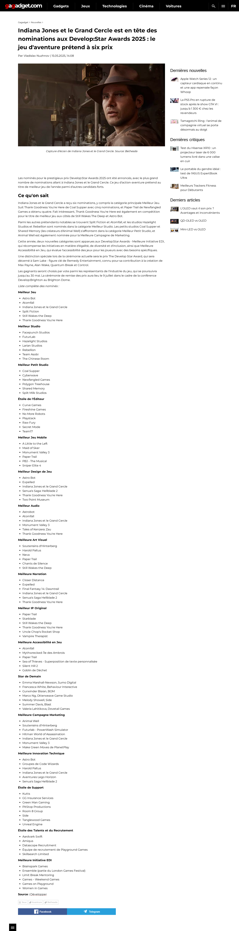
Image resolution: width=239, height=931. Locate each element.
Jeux (85, 6)
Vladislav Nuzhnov (36, 55)
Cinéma (146, 6)
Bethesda (52, 902)
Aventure (37, 902)
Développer (38, 894)
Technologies (114, 6)
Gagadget (23, 4)
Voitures (173, 6)
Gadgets (61, 6)
